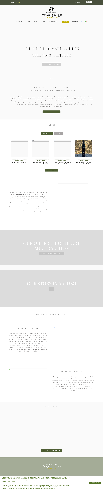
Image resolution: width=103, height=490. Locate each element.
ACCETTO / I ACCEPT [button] (95, 482)
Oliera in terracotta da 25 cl (19, 162)
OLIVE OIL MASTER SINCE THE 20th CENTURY (52, 52)
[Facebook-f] (87, 2)
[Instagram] (89, 2)
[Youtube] (91, 2)
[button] (2, 53)
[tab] (47, 133)
